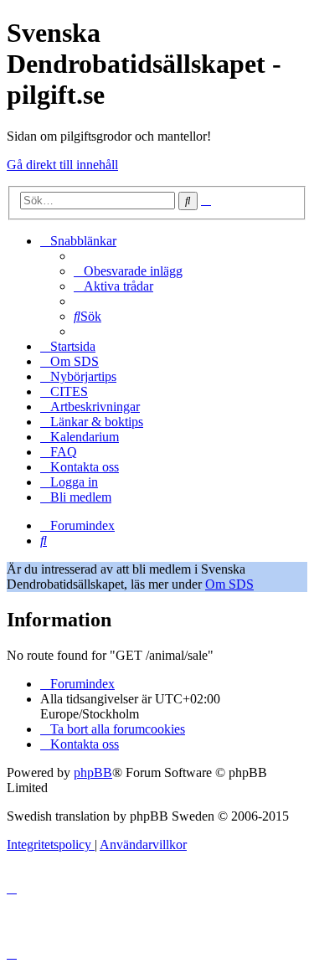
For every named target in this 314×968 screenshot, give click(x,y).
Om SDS (229, 584)
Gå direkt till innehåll (62, 164)
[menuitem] (128, 271)
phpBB (93, 772)
